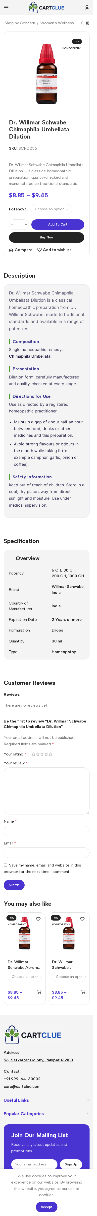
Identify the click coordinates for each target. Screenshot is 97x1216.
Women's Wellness (57, 23)
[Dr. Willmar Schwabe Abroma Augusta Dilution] (24, 933)
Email (10, 843)
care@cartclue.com (22, 1086)
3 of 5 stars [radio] (42, 754)
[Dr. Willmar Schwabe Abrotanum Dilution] (69, 933)
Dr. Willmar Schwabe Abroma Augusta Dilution (24, 967)
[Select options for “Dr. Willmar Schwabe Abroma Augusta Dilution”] (39, 992)
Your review (16, 763)
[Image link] (33, 1034)
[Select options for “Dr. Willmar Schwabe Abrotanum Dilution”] (83, 992)
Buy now (46, 237)
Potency (16, 209)
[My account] (87, 7)
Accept (46, 1207)
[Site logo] (46, 7)
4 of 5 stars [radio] (46, 754)
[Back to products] (88, 23)
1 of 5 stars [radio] (33, 754)
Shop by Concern (20, 23)
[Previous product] (82, 23)
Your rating (15, 754)
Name (10, 821)
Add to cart (57, 224)
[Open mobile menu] (6, 7)
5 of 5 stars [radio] (50, 754)
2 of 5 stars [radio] (38, 754)
